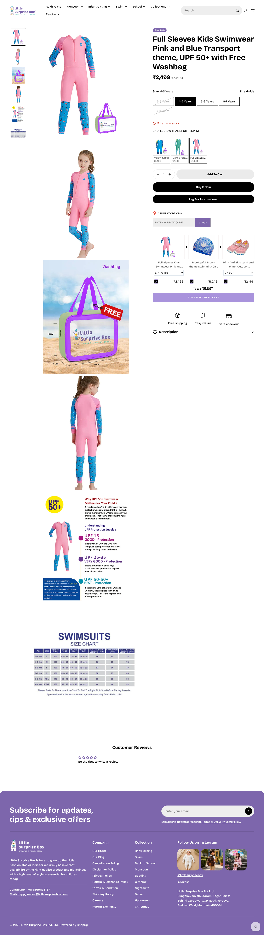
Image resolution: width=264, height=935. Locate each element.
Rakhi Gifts (53, 6)
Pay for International (203, 199)
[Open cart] (252, 10)
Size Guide (246, 91)
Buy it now (203, 187)
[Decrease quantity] (157, 174)
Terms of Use (210, 821)
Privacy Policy (231, 821)
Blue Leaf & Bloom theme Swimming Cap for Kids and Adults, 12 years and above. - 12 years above (203, 265)
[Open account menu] (245, 10)
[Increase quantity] (171, 174)
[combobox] (211, 10)
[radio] (161, 151)
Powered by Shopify (74, 925)
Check (203, 222)
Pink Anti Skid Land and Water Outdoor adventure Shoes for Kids (238, 265)
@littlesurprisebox (190, 875)
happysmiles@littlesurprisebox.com (39, 894)
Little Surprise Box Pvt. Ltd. (40, 925)
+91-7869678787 (30, 889)
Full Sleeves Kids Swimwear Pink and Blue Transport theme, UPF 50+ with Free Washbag (168, 265)
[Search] (237, 10)
